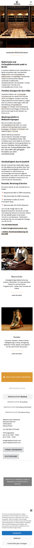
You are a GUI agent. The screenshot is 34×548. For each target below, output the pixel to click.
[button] (31, 510)
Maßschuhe (5, 74)
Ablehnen (17, 538)
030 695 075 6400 (12, 429)
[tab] (17, 396)
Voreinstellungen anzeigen (17, 543)
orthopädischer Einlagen (11, 106)
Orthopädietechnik (8, 125)
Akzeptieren (17, 533)
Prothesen (21, 129)
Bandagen (5, 129)
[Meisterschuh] (17, 2)
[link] (17, 258)
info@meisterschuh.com (17, 228)
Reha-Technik (12, 131)
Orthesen (13, 129)
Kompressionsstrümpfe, (17, 127)
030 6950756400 (11, 225)
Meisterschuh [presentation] (17, 396)
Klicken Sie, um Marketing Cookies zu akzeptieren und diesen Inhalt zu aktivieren (18, 482)
